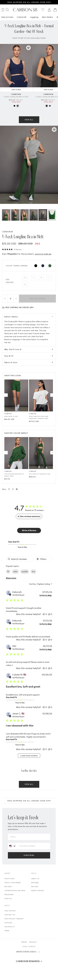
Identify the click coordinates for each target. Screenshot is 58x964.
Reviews (34, 887)
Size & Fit (8, 356)
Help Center (10, 911)
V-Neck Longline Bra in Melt (16, 97)
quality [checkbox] (25, 571)
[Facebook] (9, 489)
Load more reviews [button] (29, 755)
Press (7, 931)
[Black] (14, 106)
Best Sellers (47, 17)
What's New (9, 879)
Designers (9, 894)
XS (25, 278)
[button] (29, 961)
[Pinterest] (17, 489)
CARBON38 (7, 232)
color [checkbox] (15, 571)
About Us (35, 879)
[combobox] (40, 584)
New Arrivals (7, 17)
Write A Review (29, 530)
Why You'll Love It (13, 349)
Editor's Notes (11, 317)
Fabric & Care (10, 362)
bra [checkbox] (33, 571)
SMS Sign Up (9, 927)
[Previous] (6, 395)
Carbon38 (21, 17)
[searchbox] (19, 558)
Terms (24, 942)
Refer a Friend (37, 890)
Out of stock (37, 299)
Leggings (34, 17)
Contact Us (10, 915)
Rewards (35, 883)
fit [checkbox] (8, 571)
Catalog (8, 923)
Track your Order (13, 883)
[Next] (52, 395)
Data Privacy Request (14, 919)
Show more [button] (11, 578)
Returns (8, 887)
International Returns (15, 890)
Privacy (33, 942)
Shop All (8, 898)
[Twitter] (13, 489)
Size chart (10, 282)
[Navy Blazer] (18, 106)
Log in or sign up (43, 254)
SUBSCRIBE (29, 855)
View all (29, 120)
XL (25, 284)
